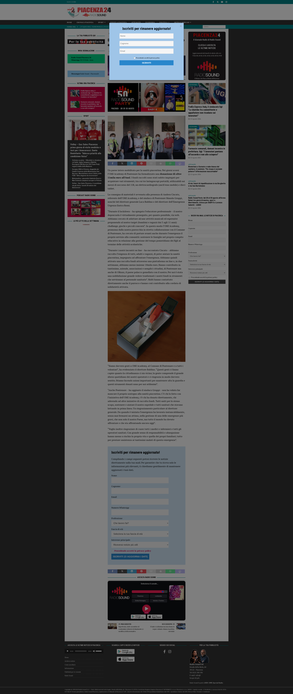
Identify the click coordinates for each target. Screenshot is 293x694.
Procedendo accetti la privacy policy (148, 58)
